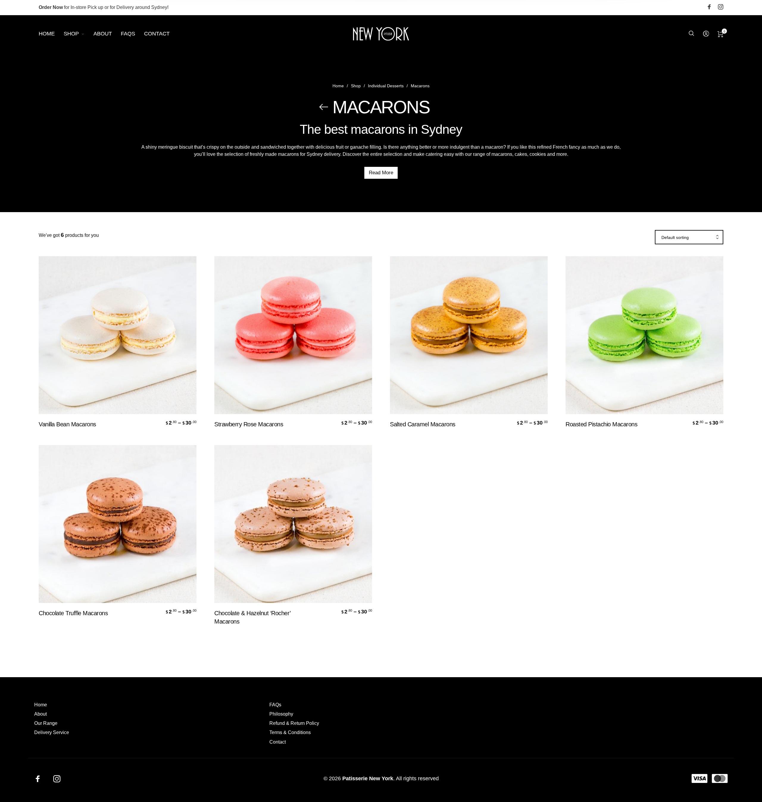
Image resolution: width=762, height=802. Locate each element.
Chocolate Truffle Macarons (73, 613)
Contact (277, 742)
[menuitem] (51, 34)
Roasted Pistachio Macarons (601, 424)
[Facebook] (709, 7)
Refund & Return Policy (294, 723)
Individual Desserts (386, 85)
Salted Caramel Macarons (422, 424)
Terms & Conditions (290, 732)
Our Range (45, 723)
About (40, 713)
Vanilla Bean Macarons (67, 424)
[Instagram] (720, 7)
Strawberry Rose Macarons (248, 424)
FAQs (275, 704)
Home (338, 85)
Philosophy (281, 713)
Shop (356, 85)
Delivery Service (51, 732)
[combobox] (689, 237)
